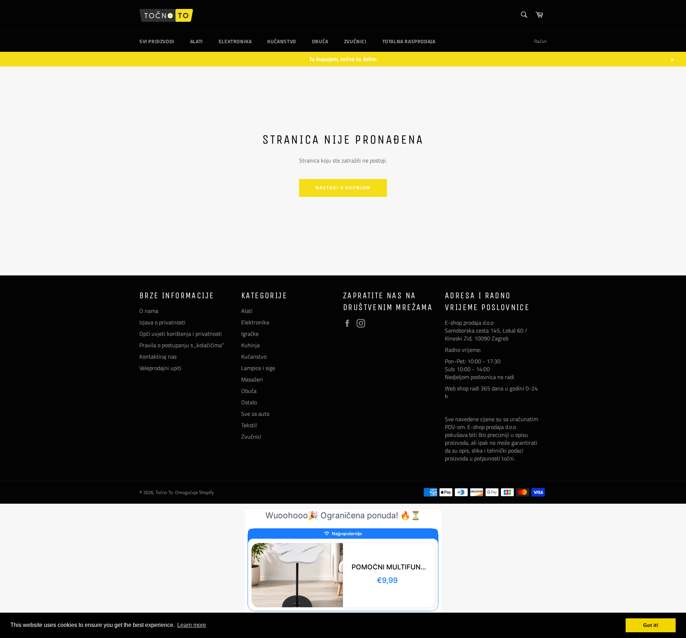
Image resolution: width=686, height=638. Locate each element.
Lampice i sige (258, 368)
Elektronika (235, 41)
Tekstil (249, 425)
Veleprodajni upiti (160, 368)
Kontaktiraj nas (158, 356)
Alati (196, 41)
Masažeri (252, 379)
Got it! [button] (650, 625)
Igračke (250, 333)
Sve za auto (255, 413)
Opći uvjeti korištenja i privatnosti (180, 333)
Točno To (164, 492)
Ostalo (249, 402)
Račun (540, 41)
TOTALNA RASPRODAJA (409, 41)
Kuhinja (250, 345)
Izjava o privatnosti (162, 322)
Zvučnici (355, 41)
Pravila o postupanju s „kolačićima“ (181, 345)
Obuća (320, 41)
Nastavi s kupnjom (343, 187)
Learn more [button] (191, 625)
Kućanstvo (281, 41)
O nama (148, 310)
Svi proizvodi (156, 41)
